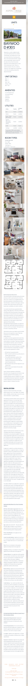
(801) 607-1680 (13, 670)
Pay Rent (21, 664)
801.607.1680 (13, 1)
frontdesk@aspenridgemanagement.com (14, 2)
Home (6, 664)
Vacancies (11, 664)
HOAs (16, 664)
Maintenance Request (14, 665)
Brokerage (14, 668)
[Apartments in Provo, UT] (14, 9)
